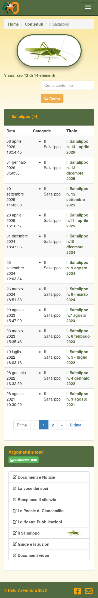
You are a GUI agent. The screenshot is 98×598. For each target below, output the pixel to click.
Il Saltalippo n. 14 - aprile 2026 (77, 146)
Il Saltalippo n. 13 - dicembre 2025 (77, 170)
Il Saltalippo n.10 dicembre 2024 (77, 244)
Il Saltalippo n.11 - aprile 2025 (77, 220)
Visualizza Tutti (25, 459)
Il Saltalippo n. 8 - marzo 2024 (77, 294)
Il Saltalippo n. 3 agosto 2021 (77, 399)
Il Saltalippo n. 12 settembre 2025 (77, 197)
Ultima (75, 425)
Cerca (54, 98)
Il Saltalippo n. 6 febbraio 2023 (78, 336)
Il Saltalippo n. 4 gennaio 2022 (78, 378)
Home (13, 24)
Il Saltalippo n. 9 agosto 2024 (77, 268)
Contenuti (34, 24)
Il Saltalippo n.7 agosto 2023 (77, 315)
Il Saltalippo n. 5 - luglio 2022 (77, 357)
